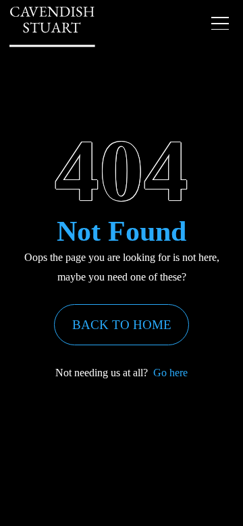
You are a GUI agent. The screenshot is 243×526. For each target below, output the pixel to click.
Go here (170, 372)
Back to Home (121, 325)
